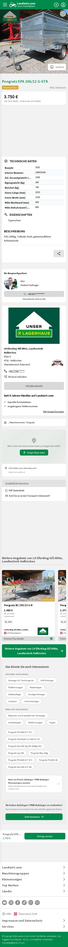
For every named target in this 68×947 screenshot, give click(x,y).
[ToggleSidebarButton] (5, 4)
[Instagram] (11, 902)
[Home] (22, 4)
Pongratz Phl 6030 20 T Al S (20, 759)
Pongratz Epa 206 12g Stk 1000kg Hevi (25, 746)
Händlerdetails (34, 386)
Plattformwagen (15, 687)
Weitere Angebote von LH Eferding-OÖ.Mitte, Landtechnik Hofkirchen (32, 559)
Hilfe (8, 914)
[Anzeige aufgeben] (56, 5)
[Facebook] (17, 902)
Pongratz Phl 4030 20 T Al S (20, 732)
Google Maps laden (36, 452)
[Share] (58, 253)
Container (12, 701)
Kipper (52, 722)
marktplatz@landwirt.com (13, 942)
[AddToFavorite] (63, 14)
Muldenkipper (36, 687)
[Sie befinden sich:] (6, 422)
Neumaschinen (10, 87)
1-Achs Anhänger (31, 701)
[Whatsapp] (30, 902)
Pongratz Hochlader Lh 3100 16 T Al (24, 739)
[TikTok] (24, 902)
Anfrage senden (45, 836)
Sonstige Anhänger (36, 694)
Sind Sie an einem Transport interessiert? (29, 495)
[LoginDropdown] (63, 5)
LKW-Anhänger (47, 680)
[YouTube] (4, 902)
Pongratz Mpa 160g (39, 752)
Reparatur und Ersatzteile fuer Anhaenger (26, 715)
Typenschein (14, 220)
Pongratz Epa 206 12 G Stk (20, 766)
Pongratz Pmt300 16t (48, 759)
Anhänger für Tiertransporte (21, 680)
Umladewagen (14, 722)
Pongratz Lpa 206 (16, 752)
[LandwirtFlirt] (37, 902)
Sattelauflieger (14, 694)
